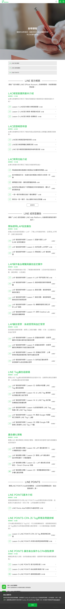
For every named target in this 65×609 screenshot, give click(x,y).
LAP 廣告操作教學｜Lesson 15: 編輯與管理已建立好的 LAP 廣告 (33, 305)
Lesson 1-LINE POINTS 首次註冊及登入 (28, 564)
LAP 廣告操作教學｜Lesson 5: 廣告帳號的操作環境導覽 (33, 283)
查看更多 (32, 205)
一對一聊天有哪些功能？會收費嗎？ (26, 194)
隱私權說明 (57, 600)
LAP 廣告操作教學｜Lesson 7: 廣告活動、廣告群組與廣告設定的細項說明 (33, 298)
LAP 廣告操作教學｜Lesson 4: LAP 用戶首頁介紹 (32, 277)
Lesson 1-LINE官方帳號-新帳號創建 (27, 107)
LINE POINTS (15, 72)
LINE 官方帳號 (15, 63)
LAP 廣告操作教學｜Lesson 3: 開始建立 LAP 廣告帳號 (33, 253)
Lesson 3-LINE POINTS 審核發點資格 (28, 574)
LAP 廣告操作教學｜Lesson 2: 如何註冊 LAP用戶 (32, 247)
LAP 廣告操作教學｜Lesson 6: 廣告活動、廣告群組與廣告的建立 (33, 291)
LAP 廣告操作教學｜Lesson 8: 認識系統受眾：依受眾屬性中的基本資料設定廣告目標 (33, 338)
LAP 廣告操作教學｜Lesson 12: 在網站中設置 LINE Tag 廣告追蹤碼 (33, 386)
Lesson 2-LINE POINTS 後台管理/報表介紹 (30, 569)
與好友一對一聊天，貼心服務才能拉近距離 (29, 199)
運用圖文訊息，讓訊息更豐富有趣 (25, 182)
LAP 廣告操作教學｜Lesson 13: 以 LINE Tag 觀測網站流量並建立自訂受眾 (33, 394)
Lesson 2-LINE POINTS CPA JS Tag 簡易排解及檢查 (33, 535)
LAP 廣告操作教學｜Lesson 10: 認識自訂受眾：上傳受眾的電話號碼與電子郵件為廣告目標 (33, 353)
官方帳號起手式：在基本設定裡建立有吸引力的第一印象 (33, 176)
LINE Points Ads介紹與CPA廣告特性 (27, 508)
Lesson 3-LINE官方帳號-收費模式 (26, 116)
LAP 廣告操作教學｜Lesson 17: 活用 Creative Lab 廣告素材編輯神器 (33, 313)
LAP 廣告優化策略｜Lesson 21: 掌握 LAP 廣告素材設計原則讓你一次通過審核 (33, 456)
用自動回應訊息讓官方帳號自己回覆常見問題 (29, 170)
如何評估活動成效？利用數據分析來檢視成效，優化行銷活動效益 (33, 188)
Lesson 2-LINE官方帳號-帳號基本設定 (28, 111)
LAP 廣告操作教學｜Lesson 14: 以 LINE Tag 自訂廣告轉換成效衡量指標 (33, 401)
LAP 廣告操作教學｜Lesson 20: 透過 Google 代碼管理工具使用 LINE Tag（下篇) (33, 423)
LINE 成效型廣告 (16, 68)
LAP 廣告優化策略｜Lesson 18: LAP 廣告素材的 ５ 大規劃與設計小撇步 (33, 449)
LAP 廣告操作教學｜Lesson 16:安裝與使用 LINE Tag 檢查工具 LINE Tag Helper (33, 408)
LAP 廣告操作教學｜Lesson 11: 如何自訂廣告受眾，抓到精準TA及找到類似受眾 (33, 360)
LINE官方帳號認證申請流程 (24, 139)
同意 (32, 605)
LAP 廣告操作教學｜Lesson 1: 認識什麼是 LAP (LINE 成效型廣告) (33, 240)
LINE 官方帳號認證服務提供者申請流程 (28, 149)
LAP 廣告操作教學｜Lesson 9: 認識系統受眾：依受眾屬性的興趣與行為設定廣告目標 (33, 346)
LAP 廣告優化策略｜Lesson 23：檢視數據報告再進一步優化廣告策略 (33, 471)
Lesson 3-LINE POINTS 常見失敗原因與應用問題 (32, 541)
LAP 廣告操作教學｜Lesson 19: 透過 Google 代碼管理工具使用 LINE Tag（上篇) (33, 416)
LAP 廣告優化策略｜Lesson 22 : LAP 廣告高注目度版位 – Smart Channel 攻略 (33, 463)
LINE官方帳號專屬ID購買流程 (25, 144)
